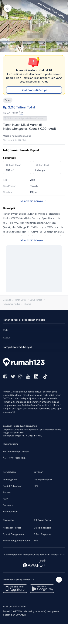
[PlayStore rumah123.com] (42, 588)
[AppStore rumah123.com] (15, 588)
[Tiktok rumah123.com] (45, 376)
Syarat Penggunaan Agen (16, 540)
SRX (36, 540)
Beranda (7, 299)
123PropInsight (11, 511)
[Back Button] (7, 8)
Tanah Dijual (20, 299)
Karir (5, 498)
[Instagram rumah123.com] (20, 376)
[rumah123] (34, 362)
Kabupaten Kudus (11, 304)
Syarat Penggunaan (13, 534)
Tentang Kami (10, 479)
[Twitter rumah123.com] (13, 376)
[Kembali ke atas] (59, 580)
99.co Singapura (42, 534)
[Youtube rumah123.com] (28, 376)
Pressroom (8, 505)
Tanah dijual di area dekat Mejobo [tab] (24, 319)
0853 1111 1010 (35, 435)
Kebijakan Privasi (12, 527)
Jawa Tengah (36, 299)
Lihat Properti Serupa (34, 90)
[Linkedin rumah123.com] (36, 376)
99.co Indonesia (42, 527)
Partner (7, 492)
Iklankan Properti (43, 479)
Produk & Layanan (12, 486)
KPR (36, 486)
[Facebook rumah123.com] (5, 376)
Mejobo (27, 304)
